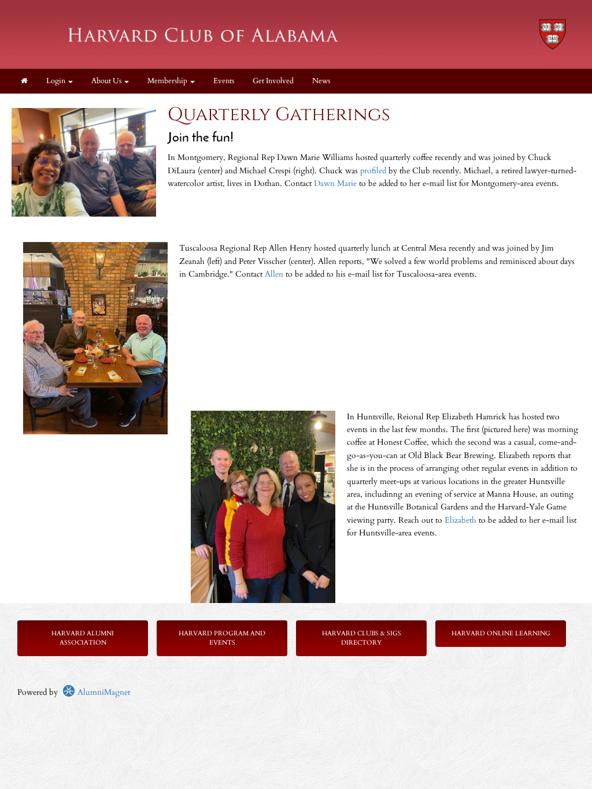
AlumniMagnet (102, 692)
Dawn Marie (335, 183)
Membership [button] (168, 81)
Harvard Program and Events (222, 638)
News (321, 81)
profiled (374, 170)
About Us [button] (107, 81)
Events (223, 81)
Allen (274, 274)
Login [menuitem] (56, 81)
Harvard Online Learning (501, 633)
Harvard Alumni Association (82, 638)
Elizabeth (462, 520)
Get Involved (273, 81)
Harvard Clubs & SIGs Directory (361, 638)
